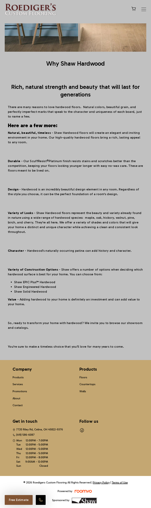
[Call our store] (41, 500)
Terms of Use (120, 482)
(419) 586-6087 (25, 434)
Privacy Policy (101, 482)
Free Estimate (19, 500)
